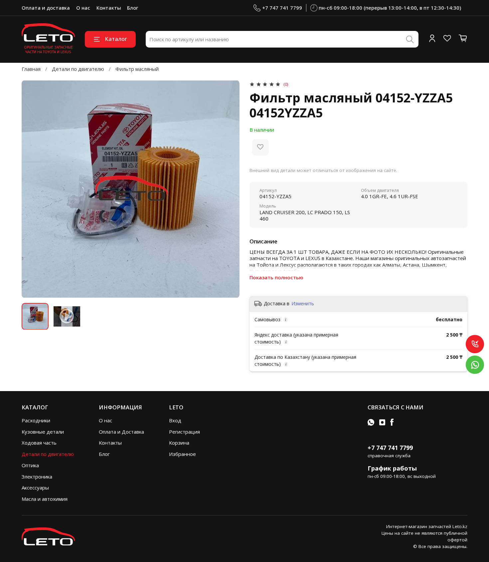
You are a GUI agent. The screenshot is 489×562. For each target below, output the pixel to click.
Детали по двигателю (78, 69)
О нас (83, 7)
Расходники (36, 420)
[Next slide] (229, 189)
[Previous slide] (31, 189)
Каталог (116, 39)
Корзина (179, 442)
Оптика (30, 465)
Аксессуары (35, 487)
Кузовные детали (43, 431)
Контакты (108, 7)
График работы (392, 468)
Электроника (37, 476)
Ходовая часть (39, 442)
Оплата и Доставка (121, 431)
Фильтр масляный (137, 69)
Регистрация (184, 431)
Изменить (302, 304)
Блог (132, 7)
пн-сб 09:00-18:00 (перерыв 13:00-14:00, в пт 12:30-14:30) (390, 7)
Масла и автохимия (45, 498)
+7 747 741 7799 (282, 7)
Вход (175, 420)
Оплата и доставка (46, 7)
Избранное (182, 454)
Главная (31, 69)
